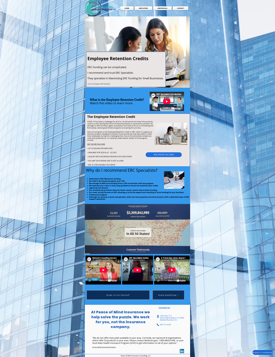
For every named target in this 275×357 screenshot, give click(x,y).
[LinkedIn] (182, 351)
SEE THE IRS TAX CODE (96, 144)
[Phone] (158, 324)
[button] (143, 8)
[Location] (158, 316)
